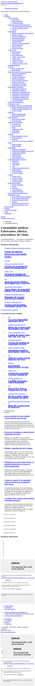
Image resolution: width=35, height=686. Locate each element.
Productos (7, 16)
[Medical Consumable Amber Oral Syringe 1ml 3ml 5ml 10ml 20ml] (13, 302)
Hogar (6, 15)
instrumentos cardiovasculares (20, 94)
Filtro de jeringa (16, 144)
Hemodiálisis (12, 148)
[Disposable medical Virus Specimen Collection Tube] (9, 355)
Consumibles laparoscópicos (20, 99)
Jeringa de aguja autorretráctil (20, 43)
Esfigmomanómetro (14, 65)
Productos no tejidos (14, 183)
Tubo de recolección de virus (20, 203)
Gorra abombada (17, 190)
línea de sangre (16, 156)
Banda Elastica (16, 169)
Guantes (10, 175)
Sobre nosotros (8, 207)
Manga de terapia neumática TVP (22, 107)
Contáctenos (8, 213)
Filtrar (10, 143)
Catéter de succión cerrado (20, 63)
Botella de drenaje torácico (16, 102)
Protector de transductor (19, 149)
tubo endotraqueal (17, 55)
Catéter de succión (17, 60)
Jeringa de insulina (17, 35)
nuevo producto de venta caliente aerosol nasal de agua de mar (17, 417)
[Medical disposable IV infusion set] (17, 248)
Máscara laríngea (17, 75)
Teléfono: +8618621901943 (9, 1)
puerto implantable (17, 21)
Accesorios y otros (13, 104)
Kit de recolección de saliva (20, 200)
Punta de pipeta (16, 126)
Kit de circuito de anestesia (20, 80)
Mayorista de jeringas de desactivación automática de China (19, 433)
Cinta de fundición (17, 173)
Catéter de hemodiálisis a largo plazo (23, 151)
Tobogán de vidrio (17, 129)
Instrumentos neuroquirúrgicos (21, 92)
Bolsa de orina (16, 70)
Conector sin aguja (17, 23)
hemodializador (16, 154)
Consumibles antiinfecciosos (20, 97)
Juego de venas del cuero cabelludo (22, 141)
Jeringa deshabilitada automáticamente (18, 40)
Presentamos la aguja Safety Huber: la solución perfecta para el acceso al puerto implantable (19, 464)
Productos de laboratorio (15, 122)
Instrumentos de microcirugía (20, 95)
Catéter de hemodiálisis (19, 153)
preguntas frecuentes (10, 210)
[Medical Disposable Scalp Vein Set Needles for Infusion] (5, 279)
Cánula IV (15, 139)
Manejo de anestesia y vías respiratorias (19, 72)
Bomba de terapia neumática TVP (22, 109)
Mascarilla (15, 188)
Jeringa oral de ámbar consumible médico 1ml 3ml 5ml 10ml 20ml (15, 306)
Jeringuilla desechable (18, 38)
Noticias (6, 208)
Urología (10, 67)
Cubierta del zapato (17, 191)
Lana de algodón (17, 171)
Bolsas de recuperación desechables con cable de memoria (19, 329)
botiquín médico (13, 117)
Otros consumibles (17, 100)
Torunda (14, 201)
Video (6, 212)
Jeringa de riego (16, 47)
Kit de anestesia (16, 121)
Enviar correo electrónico (8, 632)
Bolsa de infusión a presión (20, 136)
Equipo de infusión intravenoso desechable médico (15, 254)
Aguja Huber (16, 20)
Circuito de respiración (18, 77)
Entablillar (15, 161)
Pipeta (14, 127)
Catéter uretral (16, 58)
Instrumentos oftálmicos (19, 90)
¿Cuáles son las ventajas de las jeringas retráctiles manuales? (19, 499)
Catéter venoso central (18, 57)
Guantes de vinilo (17, 178)
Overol (14, 186)
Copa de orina (16, 124)
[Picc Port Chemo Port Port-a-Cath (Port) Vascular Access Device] (9, 386)
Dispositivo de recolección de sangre (19, 25)
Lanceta (14, 30)
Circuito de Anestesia (18, 82)
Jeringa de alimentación (19, 36)
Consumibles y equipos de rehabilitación (20, 105)
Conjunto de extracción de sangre (22, 26)
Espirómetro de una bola (19, 85)
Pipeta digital (16, 132)
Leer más (7, 261)
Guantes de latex (17, 181)
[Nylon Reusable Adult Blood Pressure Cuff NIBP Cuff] (14, 294)
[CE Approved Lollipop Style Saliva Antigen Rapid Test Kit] (17, 394)
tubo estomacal (16, 52)
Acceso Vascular (13, 18)
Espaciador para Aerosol (19, 84)
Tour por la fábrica (9, 609)
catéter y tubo (12, 50)
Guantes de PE (16, 176)
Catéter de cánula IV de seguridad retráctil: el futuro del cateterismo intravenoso (17, 482)
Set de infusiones (17, 137)
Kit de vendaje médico (18, 119)
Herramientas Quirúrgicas (15, 87)
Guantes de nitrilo (17, 180)
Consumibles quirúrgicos (19, 89)
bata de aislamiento (17, 185)
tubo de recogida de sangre (20, 28)
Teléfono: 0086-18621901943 (13, 615)
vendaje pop (15, 163)
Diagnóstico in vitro (14, 195)
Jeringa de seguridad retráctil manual (22, 33)
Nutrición (11, 112)
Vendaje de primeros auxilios (20, 168)
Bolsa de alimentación (18, 116)
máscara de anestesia (18, 79)
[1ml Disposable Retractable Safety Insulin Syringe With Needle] (15, 340)
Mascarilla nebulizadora (19, 73)
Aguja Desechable (17, 45)
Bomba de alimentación (19, 114)
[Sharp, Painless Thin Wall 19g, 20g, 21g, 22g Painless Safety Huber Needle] (13, 287)
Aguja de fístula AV (18, 158)
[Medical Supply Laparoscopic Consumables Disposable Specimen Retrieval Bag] (19, 403)
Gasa (13, 166)
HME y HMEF (16, 146)
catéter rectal (15, 53)
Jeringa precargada (17, 48)
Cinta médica (16, 164)
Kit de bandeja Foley (18, 68)
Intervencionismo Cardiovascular (18, 193)
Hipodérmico (12, 31)
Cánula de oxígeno (17, 62)
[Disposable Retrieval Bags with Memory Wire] (16, 325)
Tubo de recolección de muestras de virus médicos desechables (19, 360)
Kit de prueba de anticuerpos (20, 198)
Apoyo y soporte (17, 111)
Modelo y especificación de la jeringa (18, 448)
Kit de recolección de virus (20, 205)
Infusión (10, 134)
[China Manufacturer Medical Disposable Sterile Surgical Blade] (15, 378)
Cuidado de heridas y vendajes (17, 159)
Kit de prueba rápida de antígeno (21, 196)
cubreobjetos (15, 131)
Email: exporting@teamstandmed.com (12, 3)
